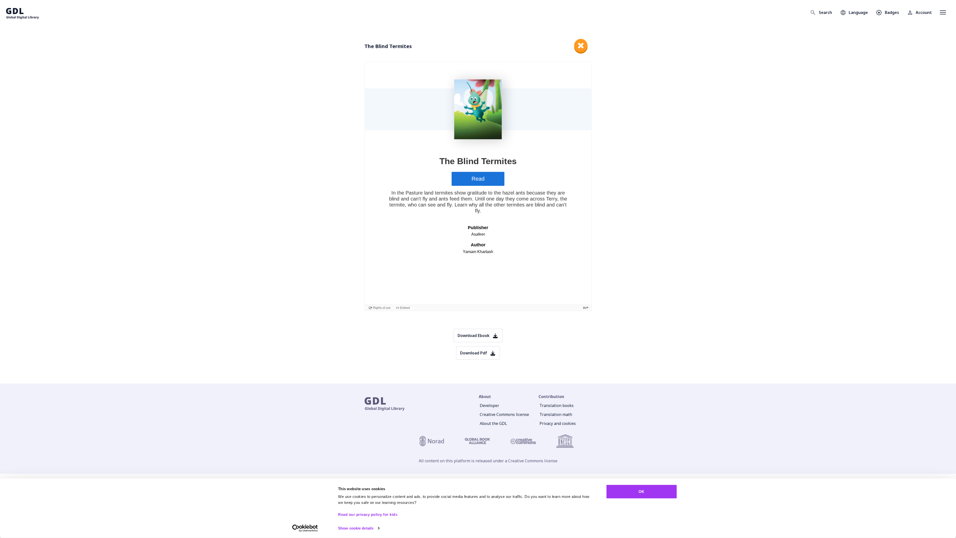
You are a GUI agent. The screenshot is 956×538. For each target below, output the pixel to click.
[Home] (22, 12)
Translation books (556, 405)
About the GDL (493, 423)
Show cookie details (355, 528)
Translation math (555, 414)
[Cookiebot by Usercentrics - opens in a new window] (305, 528)
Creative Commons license (504, 414)
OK (641, 491)
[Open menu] (943, 12)
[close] (581, 45)
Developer (489, 405)
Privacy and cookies (557, 423)
